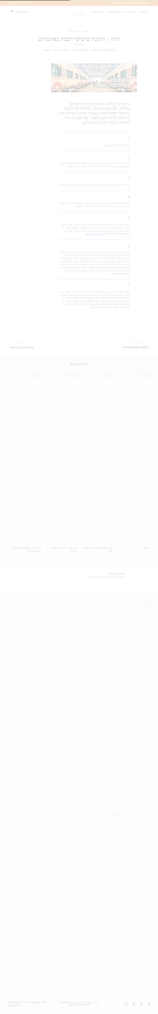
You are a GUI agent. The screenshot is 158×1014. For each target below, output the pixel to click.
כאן (106, 145)
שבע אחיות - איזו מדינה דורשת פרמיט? (64, 549)
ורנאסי (146, 548)
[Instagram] (15, 3)
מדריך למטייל (75, 31)
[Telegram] (20, 3)
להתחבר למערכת (113, 577)
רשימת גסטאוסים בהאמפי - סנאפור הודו (98, 549)
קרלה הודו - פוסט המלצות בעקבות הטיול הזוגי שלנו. (26, 549)
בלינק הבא (99, 234)
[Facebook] (24, 3)
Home (86, 31)
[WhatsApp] (10, 3)
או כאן (89, 234)
